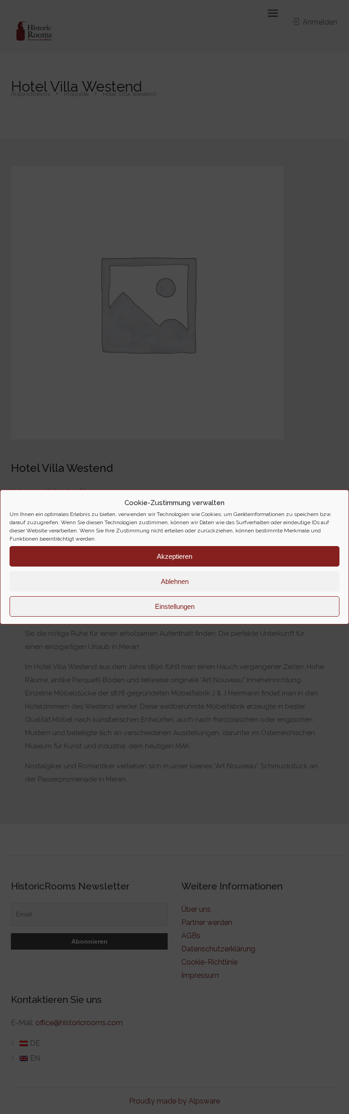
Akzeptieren (174, 556)
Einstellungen (174, 606)
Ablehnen (175, 581)
